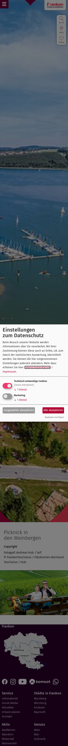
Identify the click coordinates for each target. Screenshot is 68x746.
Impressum (9, 371)
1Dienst (20, 389)
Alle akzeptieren (53, 410)
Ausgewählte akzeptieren (19, 410)
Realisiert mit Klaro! (54, 417)
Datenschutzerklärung (37, 367)
